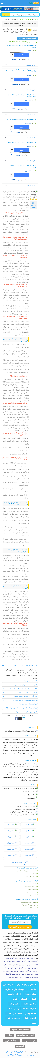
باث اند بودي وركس (27, 974)
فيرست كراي (18, 958)
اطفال (33, 999)
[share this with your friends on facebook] (16, 718)
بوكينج (35, 961)
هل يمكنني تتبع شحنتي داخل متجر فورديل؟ (25, 700)
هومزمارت (6, 968)
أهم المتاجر (28, 19)
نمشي (32, 958)
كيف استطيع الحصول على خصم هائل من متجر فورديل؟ (21, 708)
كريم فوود (27, 977)
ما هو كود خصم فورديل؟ (30, 681)
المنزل (24, 999)
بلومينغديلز (9, 971)
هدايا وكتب (13, 1004)
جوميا (30, 971)
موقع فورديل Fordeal (34, 205)
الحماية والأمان (30, 1018)
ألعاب (15, 999)
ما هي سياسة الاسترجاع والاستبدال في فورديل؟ (23, 688)
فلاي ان (21, 968)
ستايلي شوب (13, 977)
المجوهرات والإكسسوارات (16, 989)
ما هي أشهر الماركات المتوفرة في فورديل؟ (25, 696)
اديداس (21, 977)
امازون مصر (9, 958)
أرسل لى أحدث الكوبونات (20, 927)
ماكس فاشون (10, 961)
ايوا (5, 964)
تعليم (34, 1023)
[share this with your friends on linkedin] (23, 718)
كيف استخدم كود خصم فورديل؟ (28, 704)
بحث (6, 15)
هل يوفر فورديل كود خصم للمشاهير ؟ (26, 712)
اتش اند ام (14, 968)
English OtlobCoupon (20, 1030)
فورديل (16, 971)
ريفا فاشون (23, 971)
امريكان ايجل (16, 974)
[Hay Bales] (28, 824)
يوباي (23, 961)
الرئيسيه (35, 19)
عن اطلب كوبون (29, 1041)
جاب (8, 964)
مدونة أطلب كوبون (11, 1041)
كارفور (35, 971)
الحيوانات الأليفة (29, 1008)
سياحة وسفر (31, 1013)
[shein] (19, 9)
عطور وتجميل (30, 994)
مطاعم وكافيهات (29, 1004)
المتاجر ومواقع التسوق (26, 985)
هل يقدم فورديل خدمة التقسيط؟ (28, 692)
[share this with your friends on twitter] (20, 718)
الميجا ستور (20, 19)
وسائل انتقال (13, 1008)
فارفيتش (34, 968)
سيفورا (18, 961)
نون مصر (27, 968)
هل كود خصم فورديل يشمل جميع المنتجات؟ (25, 665)
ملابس (33, 989)
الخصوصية (20, 1046)
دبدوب (23, 964)
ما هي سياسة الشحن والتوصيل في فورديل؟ (25, 684)
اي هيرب (29, 961)
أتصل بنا (9, 1035)
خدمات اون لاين (13, 1018)
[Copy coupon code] (20, 55)
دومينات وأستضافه (14, 1013)
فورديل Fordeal (15, 59)
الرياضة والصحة (14, 994)
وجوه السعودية (15, 964)
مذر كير (26, 958)
